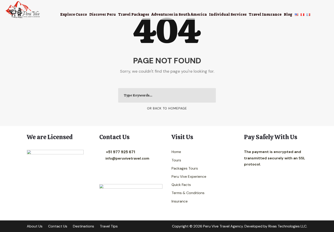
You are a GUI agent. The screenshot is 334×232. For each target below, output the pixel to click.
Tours (176, 160)
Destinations (83, 226)
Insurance (180, 201)
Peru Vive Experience (189, 176)
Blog (288, 14)
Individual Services (228, 14)
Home (176, 151)
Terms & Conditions (188, 192)
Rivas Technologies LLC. (287, 226)
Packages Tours (185, 168)
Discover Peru (102, 14)
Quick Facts (181, 184)
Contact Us (57, 226)
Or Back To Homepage (167, 108)
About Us (34, 226)
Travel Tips (109, 226)
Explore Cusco (73, 14)
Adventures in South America (179, 14)
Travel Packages (133, 14)
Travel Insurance (265, 14)
